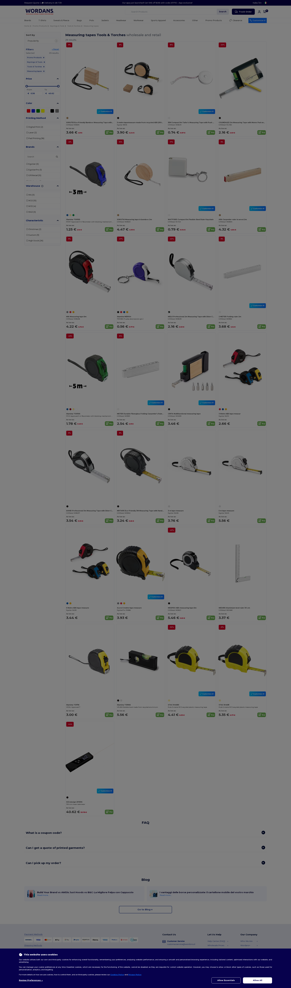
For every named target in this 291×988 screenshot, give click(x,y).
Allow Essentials (226, 980)
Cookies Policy (117, 975)
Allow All (257, 980)
